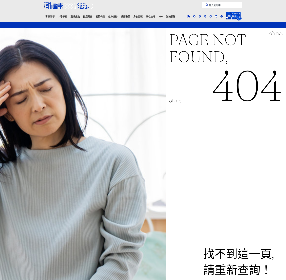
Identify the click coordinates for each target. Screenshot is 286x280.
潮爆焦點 (75, 16)
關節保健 (100, 16)
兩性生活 (150, 16)
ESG (161, 16)
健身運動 (113, 16)
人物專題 (62, 16)
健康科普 (87, 16)
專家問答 (50, 16)
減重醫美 (125, 16)
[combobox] (222, 5)
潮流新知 (170, 16)
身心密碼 (138, 16)
